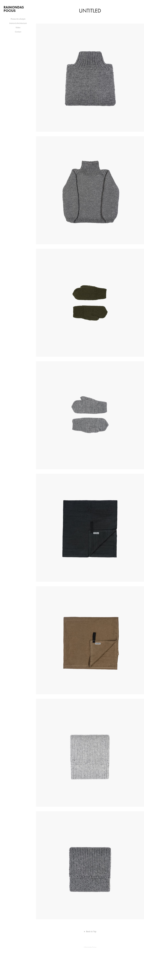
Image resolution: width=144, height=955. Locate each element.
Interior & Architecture (18, 23)
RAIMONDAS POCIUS (14, 9)
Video (18, 27)
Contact (18, 31)
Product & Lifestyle (18, 19)
